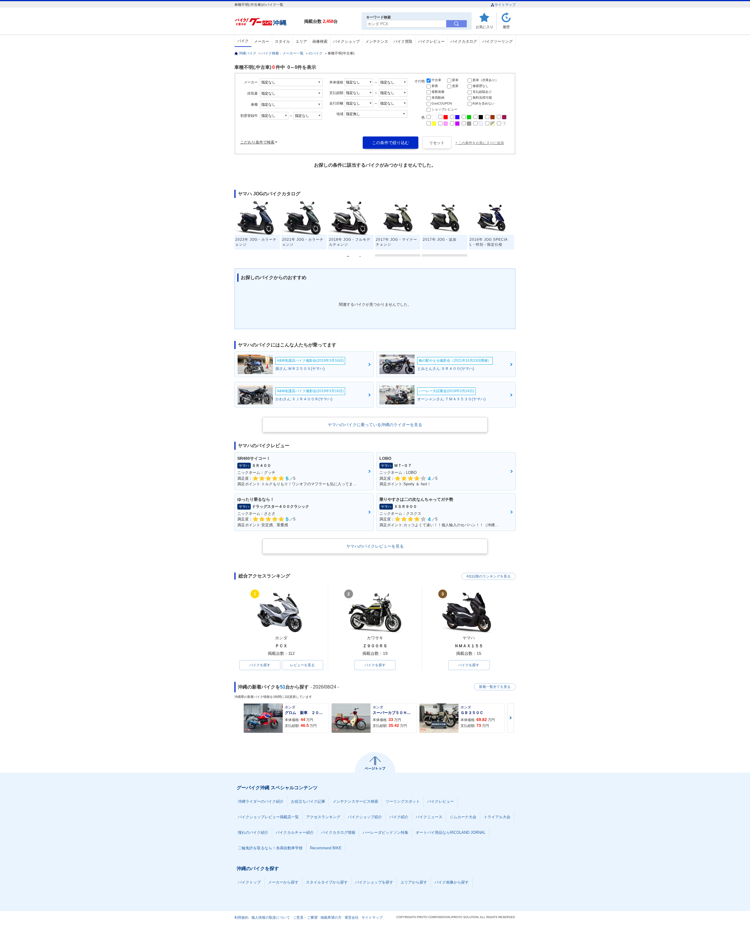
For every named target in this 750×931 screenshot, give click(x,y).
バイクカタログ (463, 41)
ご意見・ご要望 (305, 917)
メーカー (261, 41)
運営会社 (352, 917)
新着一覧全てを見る (495, 687)
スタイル (282, 41)
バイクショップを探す (374, 882)
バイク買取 (402, 41)
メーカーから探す (283, 882)
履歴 (506, 27)
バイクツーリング (497, 41)
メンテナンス (376, 41)
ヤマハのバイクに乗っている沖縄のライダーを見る (375, 424)
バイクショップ (346, 41)
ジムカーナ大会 (463, 817)
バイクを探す (259, 665)
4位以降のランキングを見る (488, 576)
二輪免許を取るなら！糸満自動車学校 (270, 848)
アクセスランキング (323, 817)
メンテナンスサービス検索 (355, 801)
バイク (243, 41)
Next (510, 718)
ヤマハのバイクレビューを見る (375, 546)
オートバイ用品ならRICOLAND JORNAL (450, 832)
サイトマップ (505, 5)
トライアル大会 (497, 817)
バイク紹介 (398, 817)
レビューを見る (302, 665)
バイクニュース (429, 817)
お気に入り (484, 27)
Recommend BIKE (326, 848)
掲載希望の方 (331, 917)
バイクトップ (249, 882)
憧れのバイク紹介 (253, 832)
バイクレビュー (431, 41)
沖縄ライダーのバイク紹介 (261, 801)
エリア (301, 41)
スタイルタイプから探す (327, 882)
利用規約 (241, 917)
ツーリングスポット (403, 801)
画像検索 (320, 41)
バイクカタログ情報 (338, 832)
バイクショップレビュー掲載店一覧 (268, 817)
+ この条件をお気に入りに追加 (479, 143)
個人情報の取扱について (270, 917)
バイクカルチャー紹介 (295, 832)
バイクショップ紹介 (365, 817)
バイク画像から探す (451, 882)
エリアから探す (413, 882)
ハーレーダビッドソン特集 (385, 832)
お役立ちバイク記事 (308, 801)
